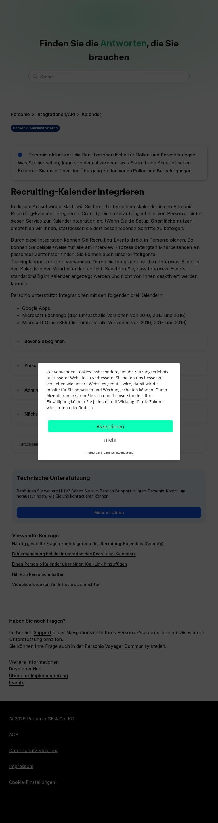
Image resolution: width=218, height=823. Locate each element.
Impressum (92, 452)
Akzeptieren (110, 426)
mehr (110, 439)
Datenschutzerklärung (118, 452)
